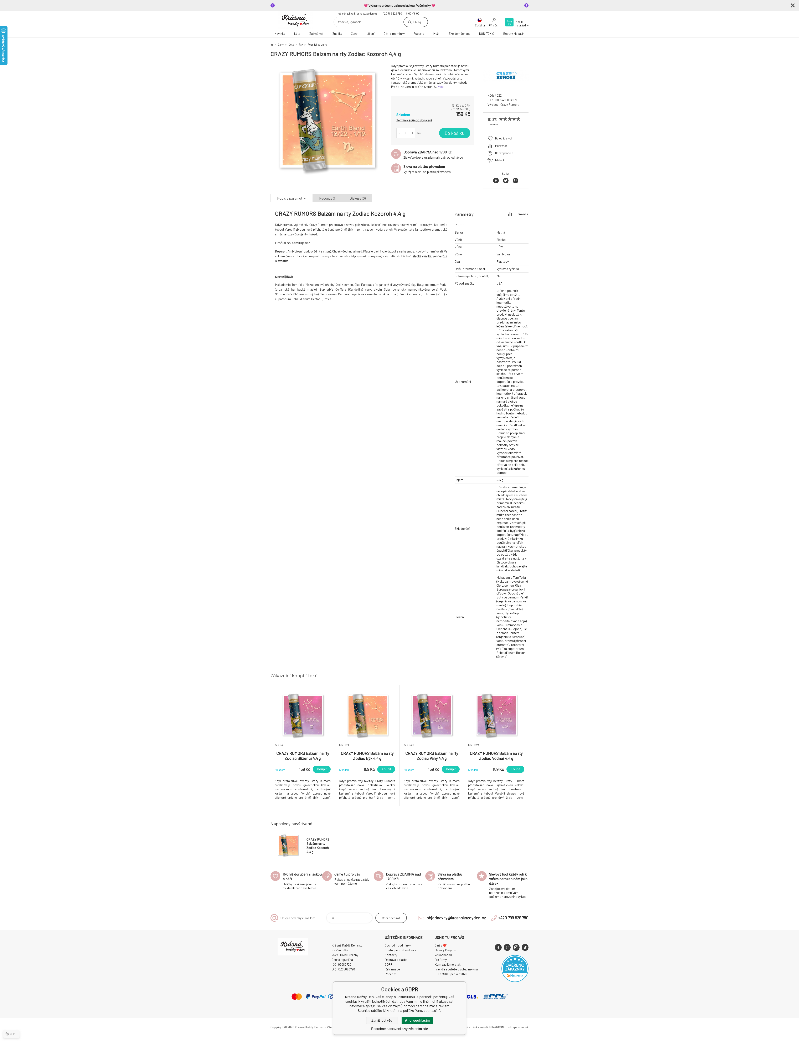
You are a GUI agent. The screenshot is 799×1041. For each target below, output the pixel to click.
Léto (297, 33)
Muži (436, 33)
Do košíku (455, 133)
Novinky (279, 33)
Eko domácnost (459, 33)
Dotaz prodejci (504, 153)
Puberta (419, 33)
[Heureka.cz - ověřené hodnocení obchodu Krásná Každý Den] (515, 981)
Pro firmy (441, 959)
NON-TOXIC (486, 33)
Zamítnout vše (381, 1020)
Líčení (370, 33)
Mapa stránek (519, 1027)
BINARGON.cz (498, 1027)
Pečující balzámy (317, 44)
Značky (337, 33)
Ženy (354, 33)
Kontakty (391, 955)
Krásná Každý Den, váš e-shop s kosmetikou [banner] (295, 20)
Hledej (417, 22)
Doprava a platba (396, 959)
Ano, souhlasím (417, 1020)
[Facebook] (498, 947)
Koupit (321, 769)
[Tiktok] (525, 947)
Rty (301, 44)
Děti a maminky (394, 33)
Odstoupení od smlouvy (400, 950)
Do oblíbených (503, 138)
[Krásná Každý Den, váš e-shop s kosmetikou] (271, 44)
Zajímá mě (316, 33)
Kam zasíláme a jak (447, 964)
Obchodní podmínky (398, 945)
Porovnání (501, 145)
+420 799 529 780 (391, 13)
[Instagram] (516, 947)
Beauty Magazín (514, 33)
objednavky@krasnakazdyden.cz (357, 13)
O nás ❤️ (441, 945)
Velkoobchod (443, 955)
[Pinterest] (507, 947)
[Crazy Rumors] (506, 86)
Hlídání (499, 160)
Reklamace (392, 969)
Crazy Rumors (509, 104)
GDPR (388, 964)
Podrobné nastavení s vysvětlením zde (399, 1029)
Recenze (391, 974)
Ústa (291, 44)
